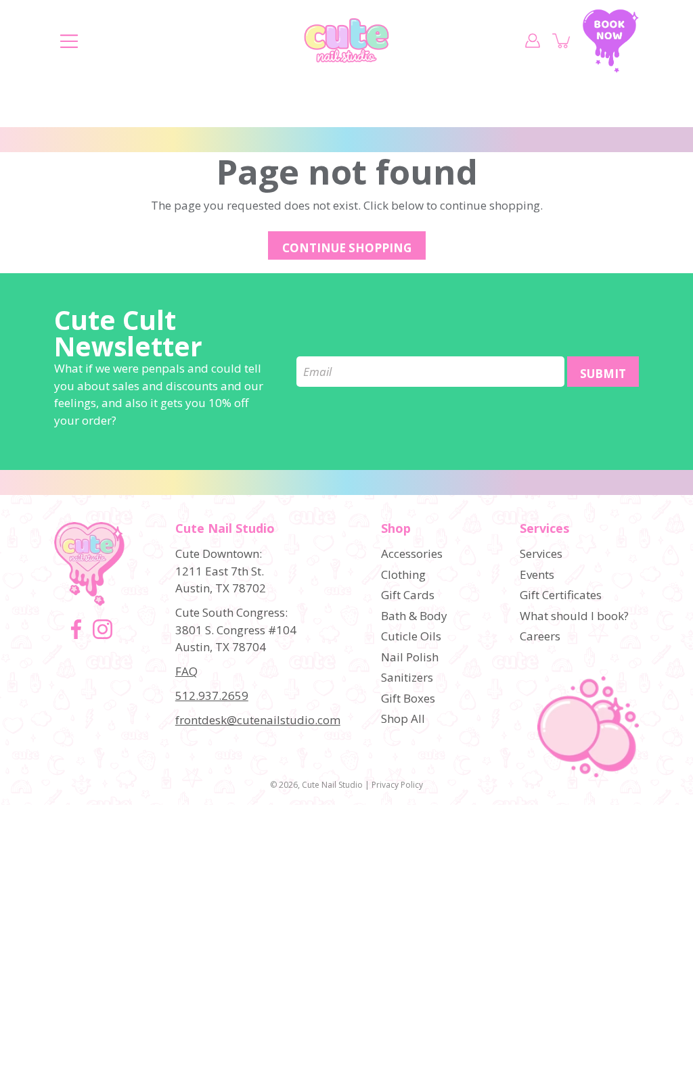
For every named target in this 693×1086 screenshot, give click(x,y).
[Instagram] (102, 629)
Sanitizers (407, 677)
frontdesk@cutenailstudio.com (257, 720)
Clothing (403, 574)
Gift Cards (407, 595)
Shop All (403, 718)
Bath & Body (414, 615)
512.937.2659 (211, 695)
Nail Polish (410, 657)
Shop (396, 529)
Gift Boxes (408, 698)
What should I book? (574, 615)
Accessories (412, 553)
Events (537, 574)
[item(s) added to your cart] (562, 40)
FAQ (186, 671)
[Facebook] (76, 629)
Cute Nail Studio (332, 784)
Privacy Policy (397, 784)
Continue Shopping (346, 248)
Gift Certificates (561, 595)
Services (544, 529)
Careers (540, 636)
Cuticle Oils (411, 636)
